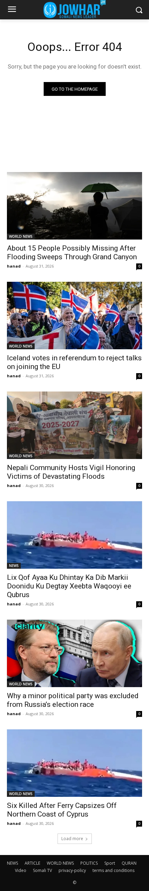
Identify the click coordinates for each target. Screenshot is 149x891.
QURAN (129, 863)
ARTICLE (32, 863)
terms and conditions (113, 870)
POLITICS (89, 863)
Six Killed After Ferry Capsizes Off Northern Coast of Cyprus (62, 809)
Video (20, 870)
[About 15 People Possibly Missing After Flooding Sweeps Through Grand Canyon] (74, 206)
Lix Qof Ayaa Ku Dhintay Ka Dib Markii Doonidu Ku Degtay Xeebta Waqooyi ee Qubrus (69, 586)
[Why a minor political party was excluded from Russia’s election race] (74, 653)
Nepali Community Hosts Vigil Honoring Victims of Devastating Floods (71, 472)
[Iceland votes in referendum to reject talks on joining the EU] (74, 315)
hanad (14, 266)
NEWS (14, 565)
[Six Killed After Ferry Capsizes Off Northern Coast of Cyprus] (74, 763)
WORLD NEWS (21, 236)
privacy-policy (72, 870)
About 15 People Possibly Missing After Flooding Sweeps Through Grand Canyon (72, 252)
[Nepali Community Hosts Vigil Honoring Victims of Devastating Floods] (74, 425)
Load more (72, 839)
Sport (109, 863)
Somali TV (42, 870)
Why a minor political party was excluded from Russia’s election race (73, 700)
